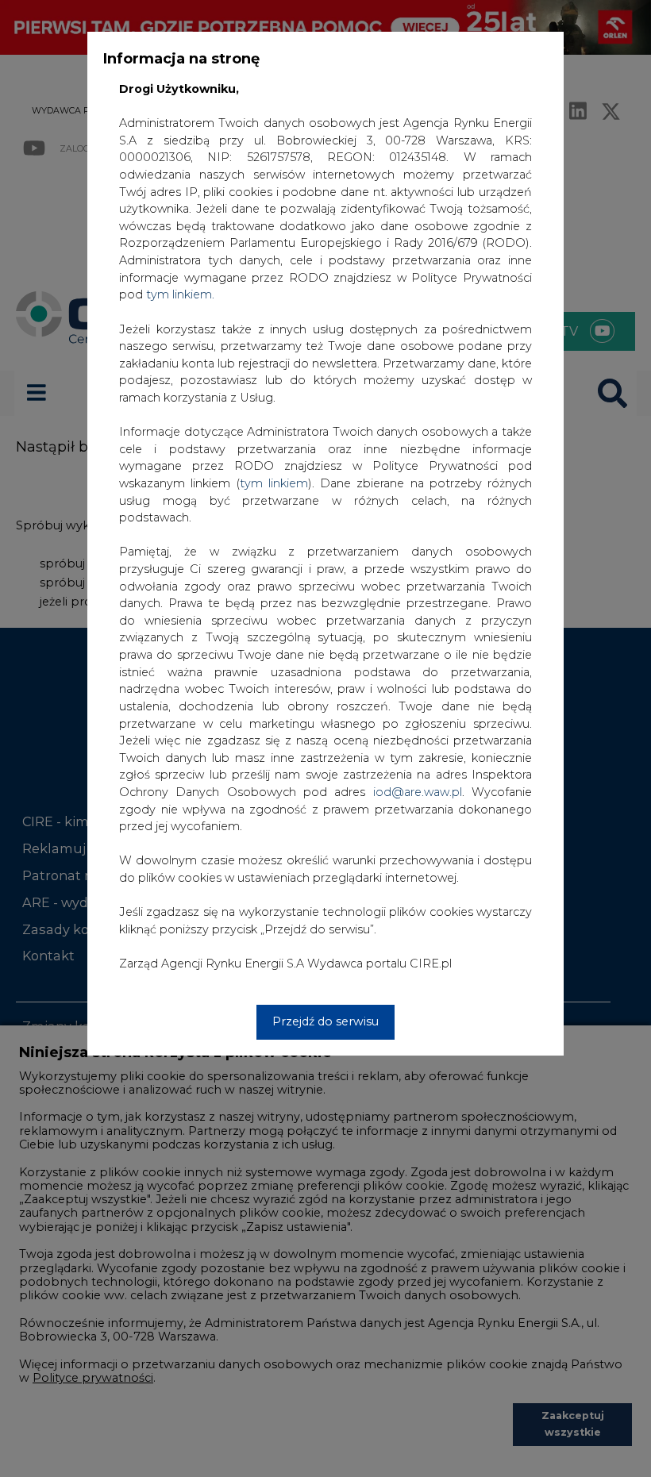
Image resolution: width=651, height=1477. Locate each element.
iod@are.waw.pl (417, 792)
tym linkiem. (180, 294)
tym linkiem (274, 483)
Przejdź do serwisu (325, 1021)
